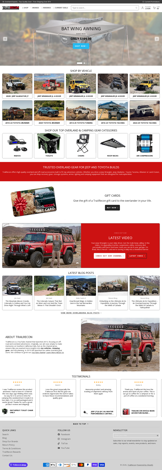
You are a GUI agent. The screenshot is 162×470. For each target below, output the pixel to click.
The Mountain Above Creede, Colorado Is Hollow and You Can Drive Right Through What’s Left (17, 293)
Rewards (47, 8)
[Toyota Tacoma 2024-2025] (145, 112)
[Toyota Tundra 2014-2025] (81, 112)
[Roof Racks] (113, 145)
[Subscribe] (157, 435)
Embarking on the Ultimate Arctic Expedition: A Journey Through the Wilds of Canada (113, 293)
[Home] (10, 8)
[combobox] (102, 7)
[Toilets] (49, 145)
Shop (26, 8)
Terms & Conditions (11, 448)
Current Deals (61, 8)
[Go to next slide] (157, 39)
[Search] (136, 7)
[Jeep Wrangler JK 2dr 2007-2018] (145, 86)
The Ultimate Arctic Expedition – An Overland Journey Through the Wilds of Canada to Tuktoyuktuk (145, 293)
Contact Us (7, 455)
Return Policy (8, 445)
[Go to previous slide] (5, 39)
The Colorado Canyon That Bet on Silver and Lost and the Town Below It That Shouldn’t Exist (49, 293)
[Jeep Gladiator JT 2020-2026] (17, 86)
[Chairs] (81, 145)
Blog (4, 438)
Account (145, 8)
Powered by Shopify (145, 465)
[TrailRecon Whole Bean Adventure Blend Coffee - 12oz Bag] (126, 411)
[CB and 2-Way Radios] (17, 145)
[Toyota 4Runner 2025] (49, 112)
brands (35, 8)
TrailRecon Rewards (11, 452)
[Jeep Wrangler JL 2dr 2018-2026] (81, 86)
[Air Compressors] (145, 145)
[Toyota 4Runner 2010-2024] (17, 112)
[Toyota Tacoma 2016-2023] (113, 112)
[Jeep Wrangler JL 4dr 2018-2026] (49, 86)
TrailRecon (131, 465)
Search (5, 434)
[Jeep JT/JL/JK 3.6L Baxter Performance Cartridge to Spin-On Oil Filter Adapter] (85, 412)
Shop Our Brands (10, 441)
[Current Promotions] (151, 2)
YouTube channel (38, 352)
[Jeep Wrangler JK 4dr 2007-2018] (113, 86)
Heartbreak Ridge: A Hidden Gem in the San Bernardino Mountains (81, 293)
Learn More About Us (55, 352)
